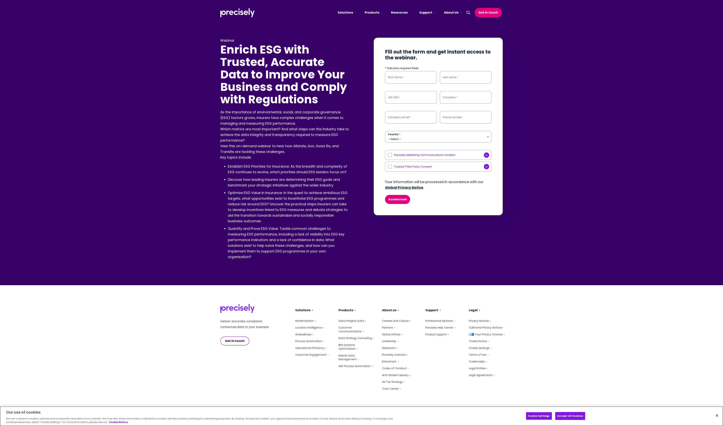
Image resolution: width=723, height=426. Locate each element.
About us (389, 310)
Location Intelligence (309, 327)
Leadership (389, 341)
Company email (399, 117)
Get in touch (488, 12)
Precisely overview (394, 355)
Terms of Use (477, 355)
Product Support (436, 334)
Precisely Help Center (439, 327)
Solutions (345, 12)
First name (396, 77)
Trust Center (390, 389)
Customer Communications (350, 329)
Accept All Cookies (570, 416)
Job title (394, 97)
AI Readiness (303, 334)
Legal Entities (477, 368)
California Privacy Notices (485, 327)
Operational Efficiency (310, 348)
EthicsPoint (389, 361)
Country (394, 134)
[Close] (717, 415)
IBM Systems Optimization (347, 347)
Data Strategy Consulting (355, 338)
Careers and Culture (395, 321)
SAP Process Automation (355, 366)
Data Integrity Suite (351, 321)
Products (372, 12)
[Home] (237, 12)
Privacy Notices (479, 321)
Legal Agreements (481, 375)
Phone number (452, 117)
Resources (399, 12)
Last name (450, 77)
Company (450, 97)
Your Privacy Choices (489, 334)
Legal (473, 310)
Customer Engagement (310, 355)
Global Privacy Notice (404, 187)
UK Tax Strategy (392, 382)
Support (425, 12)
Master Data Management (348, 357)
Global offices (391, 334)
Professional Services (439, 321)
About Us (451, 12)
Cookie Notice (478, 341)
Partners (387, 327)
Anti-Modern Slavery (395, 375)
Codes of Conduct (394, 368)
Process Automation (308, 341)
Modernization (304, 321)
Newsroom (389, 348)
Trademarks (477, 361)
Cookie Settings (479, 348)
